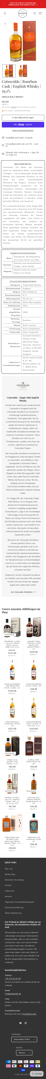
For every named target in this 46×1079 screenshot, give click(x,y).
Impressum (9, 891)
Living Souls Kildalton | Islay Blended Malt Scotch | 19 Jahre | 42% (12, 686)
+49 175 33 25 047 (13, 979)
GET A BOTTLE (26, 1074)
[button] (5, 13)
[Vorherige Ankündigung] (4, 4)
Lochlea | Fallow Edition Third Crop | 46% (33, 761)
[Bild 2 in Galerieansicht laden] (23, 71)
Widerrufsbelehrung (13, 913)
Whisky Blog (10, 874)
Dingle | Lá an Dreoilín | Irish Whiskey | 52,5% (12, 761)
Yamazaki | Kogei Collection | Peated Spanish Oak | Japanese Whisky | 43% (33, 645)
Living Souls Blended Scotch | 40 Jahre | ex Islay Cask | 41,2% (33, 724)
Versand (13, 107)
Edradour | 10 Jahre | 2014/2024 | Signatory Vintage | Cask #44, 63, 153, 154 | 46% (12, 800)
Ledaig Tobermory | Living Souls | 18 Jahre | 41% (12, 724)
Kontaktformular (29, 1014)
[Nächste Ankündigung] (41, 4)
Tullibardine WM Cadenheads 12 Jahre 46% (33, 839)
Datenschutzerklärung (14, 907)
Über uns (9, 869)
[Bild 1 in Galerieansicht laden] (8, 71)
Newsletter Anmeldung (14, 880)
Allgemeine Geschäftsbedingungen (19, 902)
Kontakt (8, 885)
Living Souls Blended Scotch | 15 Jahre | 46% (34, 685)
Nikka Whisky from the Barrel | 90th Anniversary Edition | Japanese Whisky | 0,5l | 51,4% (12, 841)
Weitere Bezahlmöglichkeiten (23, 130)
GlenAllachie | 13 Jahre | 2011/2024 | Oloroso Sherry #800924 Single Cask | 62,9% (12, 644)
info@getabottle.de (13, 994)
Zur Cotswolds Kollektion (22, 592)
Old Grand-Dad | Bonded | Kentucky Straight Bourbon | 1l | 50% (34, 800)
